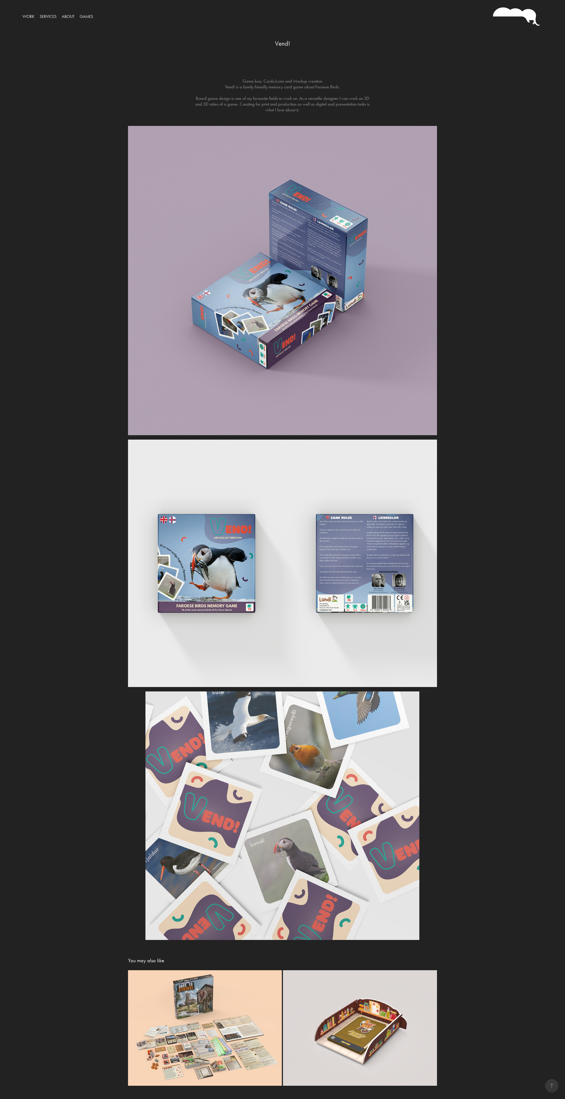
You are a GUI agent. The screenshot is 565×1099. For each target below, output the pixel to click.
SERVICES (48, 16)
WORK (28, 16)
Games (86, 16)
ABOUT (68, 16)
